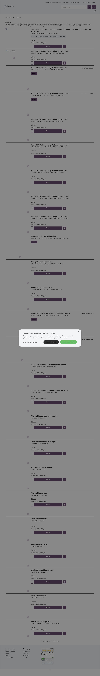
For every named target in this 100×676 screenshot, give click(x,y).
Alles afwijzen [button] (51, 342)
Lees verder (70, 338)
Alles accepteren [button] (68, 342)
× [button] (78, 331)
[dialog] (50, 338)
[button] (30, 342)
